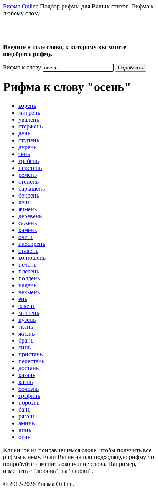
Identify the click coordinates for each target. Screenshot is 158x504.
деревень (30, 216)
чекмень (29, 292)
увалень (28, 119)
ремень (27, 174)
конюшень (32, 257)
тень (24, 154)
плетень (28, 271)
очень (25, 237)
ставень (28, 250)
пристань (30, 354)
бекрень (28, 195)
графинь (29, 395)
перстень (30, 168)
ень (22, 299)
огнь (24, 437)
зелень (26, 306)
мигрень (29, 112)
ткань (25, 326)
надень (27, 285)
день (24, 133)
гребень (28, 161)
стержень (30, 126)
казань (26, 375)
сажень (27, 223)
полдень (29, 278)
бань (24, 409)
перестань (31, 361)
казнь (25, 382)
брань (25, 340)
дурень (27, 147)
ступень (28, 140)
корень (27, 105)
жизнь (26, 333)
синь (24, 347)
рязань (26, 416)
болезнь (28, 388)
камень (27, 230)
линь (24, 430)
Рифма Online (20, 6)
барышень (31, 188)
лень (24, 202)
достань (28, 368)
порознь (29, 402)
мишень (28, 313)
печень (27, 264)
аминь (26, 423)
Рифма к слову (22, 67)
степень (28, 181)
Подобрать (130, 68)
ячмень (27, 209)
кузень (27, 319)
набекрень (31, 243)
